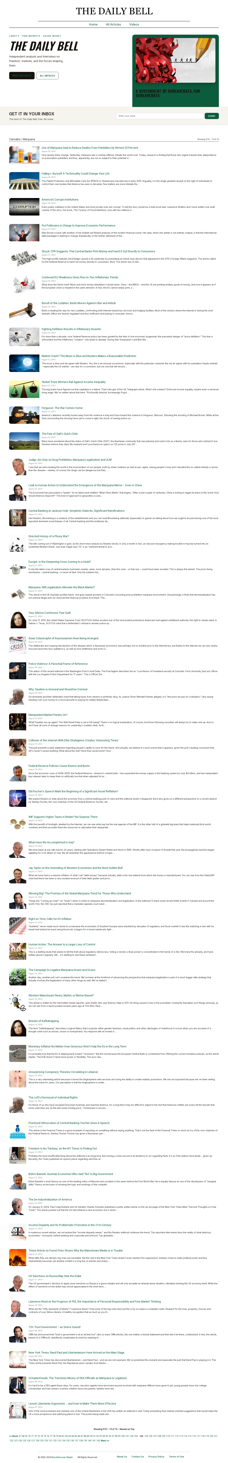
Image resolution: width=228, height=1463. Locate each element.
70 (29, 1436)
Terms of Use (176, 1456)
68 (23, 1436)
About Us (122, 1456)
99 (119, 1436)
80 (60, 1436)
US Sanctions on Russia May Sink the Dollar (55, 1276)
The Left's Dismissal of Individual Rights (53, 1097)
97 (113, 1436)
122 (11, 1440)
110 (168, 1436)
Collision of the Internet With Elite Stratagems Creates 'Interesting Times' (74, 740)
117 (198, 1436)
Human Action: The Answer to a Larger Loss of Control (62, 944)
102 (132, 1436)
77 (51, 1436)
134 (63, 1440)
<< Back (13, 1436)
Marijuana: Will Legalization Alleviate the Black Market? (62, 587)
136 (72, 1440)
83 (69, 1436)
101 (127, 1436)
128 (37, 1440)
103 (136, 1436)
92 (97, 1436)
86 (79, 1436)
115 (190, 1436)
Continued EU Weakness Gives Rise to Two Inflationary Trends (80, 277)
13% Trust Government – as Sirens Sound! (55, 1327)
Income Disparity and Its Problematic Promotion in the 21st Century (70, 1225)
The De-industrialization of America (50, 1199)
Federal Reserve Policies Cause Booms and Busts (59, 765)
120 (211, 1436)
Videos (134, 24)
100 (123, 1436)
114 (185, 1436)
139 (85, 1440)
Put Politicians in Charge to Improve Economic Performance (78, 225)
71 (32, 1436)
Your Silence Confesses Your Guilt (50, 612)
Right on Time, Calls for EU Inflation (50, 919)
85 (76, 1436)
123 (16, 1440)
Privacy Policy (156, 1456)
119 (207, 1436)
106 (150, 1436)
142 (98, 1440)
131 (50, 1440)
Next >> (104, 1440)
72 (35, 1436)
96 (110, 1436)
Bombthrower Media (62, 1457)
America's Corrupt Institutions (60, 199)
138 (81, 1440)
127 (33, 1440)
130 (46, 1440)
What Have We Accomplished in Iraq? (51, 842)
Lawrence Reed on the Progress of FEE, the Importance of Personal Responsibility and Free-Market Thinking (95, 1301)
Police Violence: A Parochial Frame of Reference (58, 663)
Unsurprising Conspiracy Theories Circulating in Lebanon (63, 1072)
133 (59, 1440)
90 (91, 1436)
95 (107, 1436)
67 (20, 1436)
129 (42, 1440)
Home (93, 24)
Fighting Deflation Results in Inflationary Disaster (71, 329)
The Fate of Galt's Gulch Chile (60, 433)
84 (73, 1436)
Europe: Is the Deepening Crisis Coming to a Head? (60, 561)
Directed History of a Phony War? (49, 536)
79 (57, 1436)
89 (88, 1436)
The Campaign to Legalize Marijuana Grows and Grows (62, 970)
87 (82, 1436)
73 (38, 1436)
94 (104, 1436)
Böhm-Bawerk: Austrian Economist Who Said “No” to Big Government (71, 1174)
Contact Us (138, 1456)
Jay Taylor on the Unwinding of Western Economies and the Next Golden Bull (76, 867)
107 (155, 1436)
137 (76, 1440)
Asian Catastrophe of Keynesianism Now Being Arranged (63, 638)
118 (203, 1436)
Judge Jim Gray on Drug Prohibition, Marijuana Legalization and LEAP (70, 459)
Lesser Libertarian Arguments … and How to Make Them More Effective (72, 1403)
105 (146, 1436)
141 (94, 1440)
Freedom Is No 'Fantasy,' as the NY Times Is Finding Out (63, 1148)
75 (45, 1436)
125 (24, 1440)
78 (54, 1436)
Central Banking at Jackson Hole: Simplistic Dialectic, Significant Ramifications (77, 510)
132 (55, 1440)
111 (172, 1436)
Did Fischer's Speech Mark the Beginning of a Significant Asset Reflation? (73, 791)
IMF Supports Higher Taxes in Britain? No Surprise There (63, 816)
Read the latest (22, 75)
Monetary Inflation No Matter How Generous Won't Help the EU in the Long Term (77, 1046)
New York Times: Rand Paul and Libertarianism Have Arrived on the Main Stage (76, 1352)
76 (48, 1436)
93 (100, 1436)
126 (29, 1440)
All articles (47, 75)
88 (85, 1436)
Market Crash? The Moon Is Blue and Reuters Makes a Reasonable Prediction (89, 356)
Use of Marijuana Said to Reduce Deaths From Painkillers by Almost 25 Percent (90, 147)
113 (181, 1436)
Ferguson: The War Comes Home (62, 408)
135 (68, 1440)
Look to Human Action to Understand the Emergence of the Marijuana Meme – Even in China (85, 485)
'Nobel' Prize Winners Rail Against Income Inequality (74, 382)
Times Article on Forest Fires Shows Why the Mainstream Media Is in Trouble (76, 1250)
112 (177, 1436)
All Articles (113, 24)
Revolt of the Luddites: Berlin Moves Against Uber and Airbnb (79, 303)
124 (20, 1440)
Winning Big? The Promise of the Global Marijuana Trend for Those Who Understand (80, 893)
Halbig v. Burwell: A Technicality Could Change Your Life (76, 173)
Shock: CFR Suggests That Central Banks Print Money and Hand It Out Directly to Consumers (98, 251)
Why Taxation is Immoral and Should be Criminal (58, 689)
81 (63, 1436)
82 (66, 1436)
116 (194, 1436)
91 (94, 1436)
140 (89, 1440)
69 (26, 1436)
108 (159, 1436)
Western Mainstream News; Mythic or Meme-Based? (61, 995)
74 (41, 1436)
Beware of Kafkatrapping (44, 1021)
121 (216, 1436)
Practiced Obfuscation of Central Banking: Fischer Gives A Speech (69, 1123)
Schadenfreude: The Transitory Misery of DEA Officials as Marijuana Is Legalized (78, 1378)
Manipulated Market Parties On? (48, 714)
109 (163, 1436)
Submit (211, 115)
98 (116, 1436)
